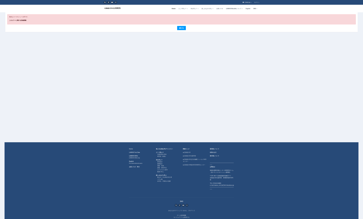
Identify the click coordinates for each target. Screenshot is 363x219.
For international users (135, 163)
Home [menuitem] (173, 8)
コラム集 (160, 179)
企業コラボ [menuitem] (219, 8)
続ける (181, 28)
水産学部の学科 (162, 154)
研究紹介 (160, 162)
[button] (247, 2)
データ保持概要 (181, 215)
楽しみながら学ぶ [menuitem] (207, 8)
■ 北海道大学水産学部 (189, 156)
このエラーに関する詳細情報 (17, 20)
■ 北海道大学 (187, 152)
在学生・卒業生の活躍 (164, 181)
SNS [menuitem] (254, 8)
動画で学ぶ (160, 171)
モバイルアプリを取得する (181, 217)
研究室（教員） (162, 156)
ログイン (256, 2)
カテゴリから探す (162, 169)
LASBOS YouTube (134, 152)
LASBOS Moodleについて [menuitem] (233, 8)
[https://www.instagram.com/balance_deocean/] (115, 2)
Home (131, 149)
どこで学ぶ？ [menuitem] (182, 8)
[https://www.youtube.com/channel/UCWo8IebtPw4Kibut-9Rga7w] (112, 2)
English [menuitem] (248, 8)
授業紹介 (160, 164)
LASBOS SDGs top (134, 158)
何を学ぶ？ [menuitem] (194, 8)
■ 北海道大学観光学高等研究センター (194, 165)
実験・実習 (160, 166)
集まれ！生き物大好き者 (164, 177)
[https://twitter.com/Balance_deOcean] (105, 2)
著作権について (214, 156)
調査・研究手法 (162, 167)
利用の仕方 (213, 152)
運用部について (214, 149)
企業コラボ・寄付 (134, 167)
